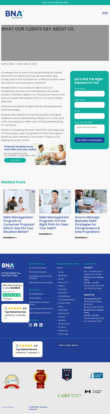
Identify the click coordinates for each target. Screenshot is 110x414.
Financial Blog (35, 298)
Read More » (10, 237)
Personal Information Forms (41, 308)
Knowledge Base (36, 294)
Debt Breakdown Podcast (40, 313)
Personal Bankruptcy (38, 272)
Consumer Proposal (37, 268)
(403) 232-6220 (61, 2)
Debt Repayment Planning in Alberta (40, 277)
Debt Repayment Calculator (41, 282)
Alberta (59, 268)
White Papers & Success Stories (39, 303)
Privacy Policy (8, 407)
